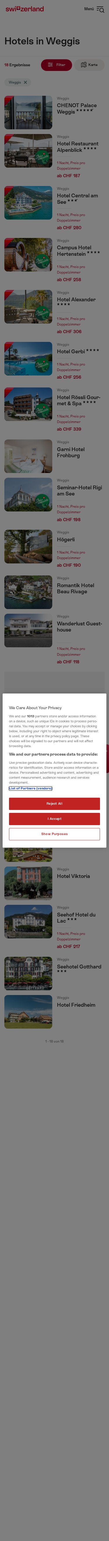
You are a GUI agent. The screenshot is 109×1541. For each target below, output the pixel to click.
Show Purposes (54, 834)
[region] (54, 770)
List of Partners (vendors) (30, 788)
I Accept (55, 819)
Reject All (55, 804)
